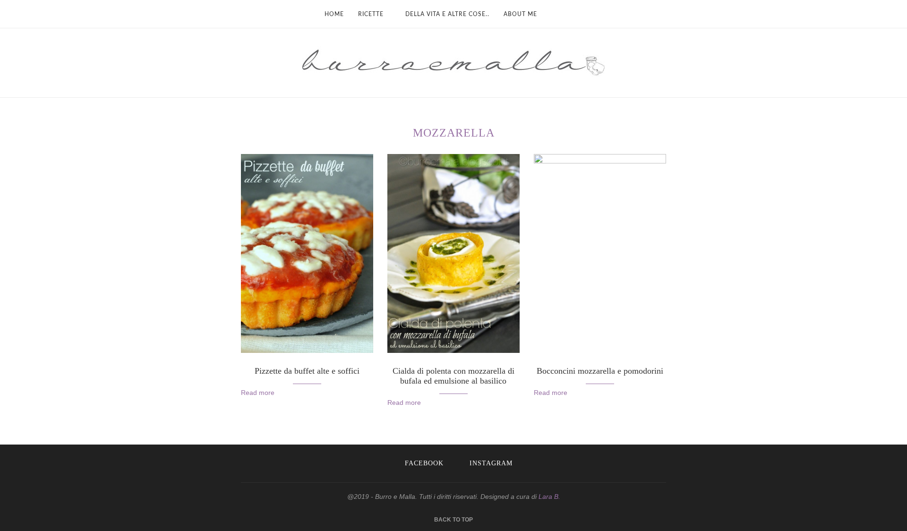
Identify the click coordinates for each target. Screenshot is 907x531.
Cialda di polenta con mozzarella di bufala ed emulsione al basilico (453, 375)
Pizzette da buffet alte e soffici (307, 371)
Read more (257, 392)
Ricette (371, 14)
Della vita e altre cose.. (447, 14)
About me (520, 14)
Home (334, 14)
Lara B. (549, 496)
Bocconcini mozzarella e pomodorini (600, 371)
